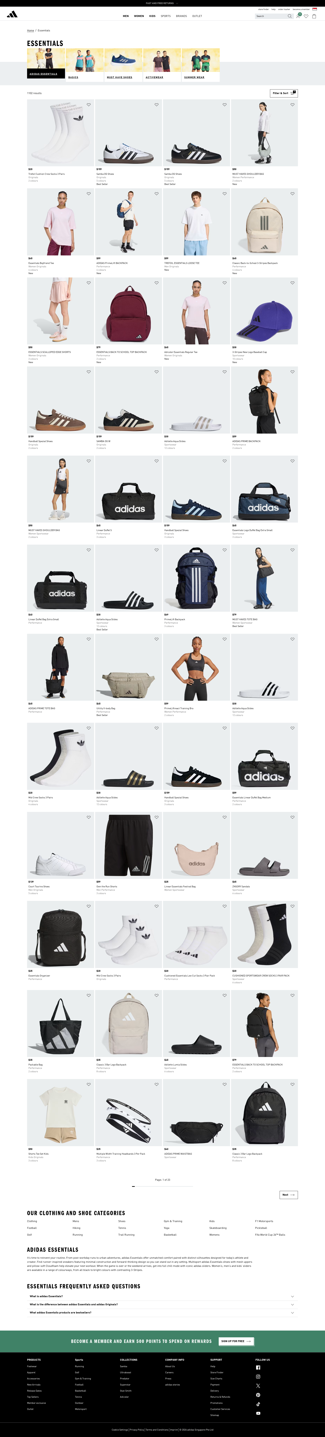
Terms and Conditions (157, 1430)
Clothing (32, 1221)
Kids (212, 1221)
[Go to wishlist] (306, 16)
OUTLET (197, 16)
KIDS (152, 16)
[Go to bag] (314, 16)
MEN (126, 16)
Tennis (122, 1228)
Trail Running (126, 1235)
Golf (29, 1235)
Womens (214, 1235)
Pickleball (261, 1228)
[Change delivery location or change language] (314, 9)
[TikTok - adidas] (276, 1404)
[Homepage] (12, 15)
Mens (76, 1221)
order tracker (284, 9)
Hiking (76, 1228)
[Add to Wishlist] (88, 105)
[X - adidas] (276, 1386)
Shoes (121, 1221)
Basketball (170, 1235)
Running (78, 1235)
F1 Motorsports (264, 1221)
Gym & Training (173, 1221)
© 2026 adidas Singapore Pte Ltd (196, 1430)
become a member (301, 9)
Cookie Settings (120, 1430)
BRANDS (181, 16)
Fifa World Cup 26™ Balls (270, 1235)
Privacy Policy (137, 1430)
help (274, 9)
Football (32, 1228)
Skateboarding (218, 1228)
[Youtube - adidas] (276, 1413)
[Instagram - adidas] (276, 1377)
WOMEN (139, 16)
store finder (263, 9)
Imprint (174, 1430)
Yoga (166, 1228)
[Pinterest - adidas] (276, 1395)
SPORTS (166, 16)
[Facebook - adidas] (276, 1368)
